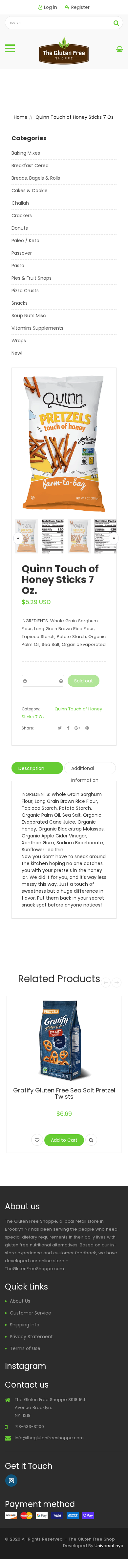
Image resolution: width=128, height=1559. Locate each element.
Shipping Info (24, 1324)
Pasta (17, 265)
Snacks (19, 303)
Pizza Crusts (25, 290)
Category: (31, 709)
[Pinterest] (87, 728)
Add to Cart (64, 1140)
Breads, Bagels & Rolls (35, 178)
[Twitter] (60, 728)
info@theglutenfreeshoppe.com (49, 1438)
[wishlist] (37, 1140)
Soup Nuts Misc (28, 315)
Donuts (19, 228)
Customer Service (30, 1313)
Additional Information (84, 769)
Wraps (18, 340)
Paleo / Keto (25, 240)
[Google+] (77, 728)
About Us (20, 1301)
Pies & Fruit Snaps (31, 278)
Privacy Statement (31, 1336)
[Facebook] (68, 728)
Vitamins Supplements (37, 328)
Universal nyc (109, 1546)
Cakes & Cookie (29, 190)
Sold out (83, 680)
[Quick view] (91, 1140)
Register (80, 7)
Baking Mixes (25, 153)
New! (16, 353)
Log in (50, 7)
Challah (20, 203)
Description (31, 768)
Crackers (21, 215)
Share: (27, 728)
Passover (21, 253)
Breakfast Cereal (30, 165)
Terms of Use (25, 1348)
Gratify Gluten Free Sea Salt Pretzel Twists (64, 1093)
